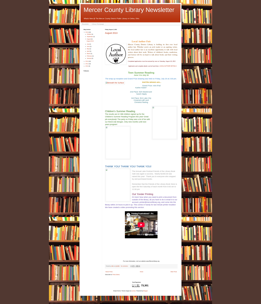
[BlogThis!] (133, 266)
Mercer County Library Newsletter (129, 9)
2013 (87, 32)
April (88, 51)
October (89, 34)
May (88, 49)
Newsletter (85, 24)
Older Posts (173, 271)
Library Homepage (98, 24)
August (89, 39)
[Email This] (131, 266)
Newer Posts (109, 271)
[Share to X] (135, 266)
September (90, 36)
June (88, 46)
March (89, 53)
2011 (87, 63)
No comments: (124, 266)
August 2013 (111, 33)
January (89, 58)
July (88, 44)
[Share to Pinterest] (139, 266)
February (89, 56)
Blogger (145, 291)
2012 (87, 61)
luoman (134, 291)
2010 (87, 66)
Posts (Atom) (116, 274)
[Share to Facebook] (137, 266)
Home (141, 271)
